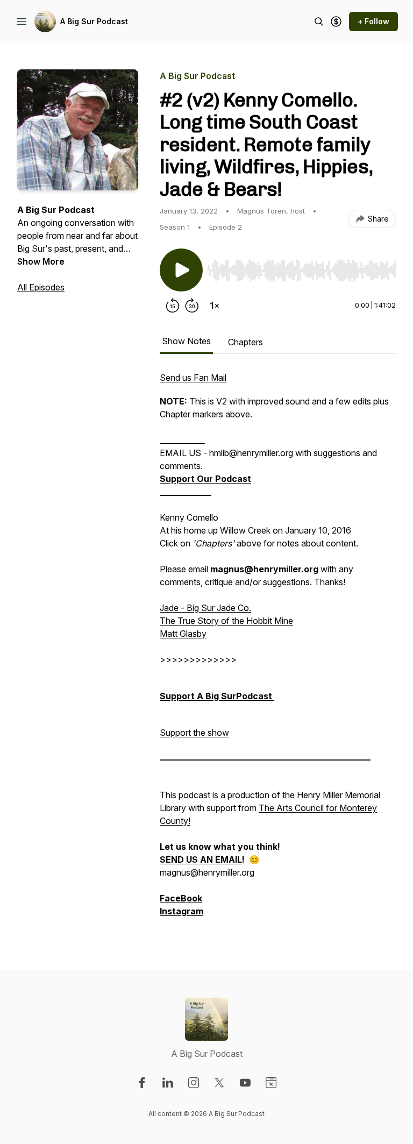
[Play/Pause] (181, 270)
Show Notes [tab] (186, 341)
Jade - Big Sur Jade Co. (205, 607)
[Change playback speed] (214, 305)
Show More (41, 261)
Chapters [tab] (245, 342)
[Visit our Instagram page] (193, 1082)
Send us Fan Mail (193, 377)
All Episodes (41, 287)
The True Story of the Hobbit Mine (226, 620)
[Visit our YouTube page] (245, 1082)
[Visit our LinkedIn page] (167, 1082)
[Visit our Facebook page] (142, 1082)
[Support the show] (336, 21)
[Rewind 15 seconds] (172, 305)
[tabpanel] (278, 649)
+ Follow (373, 21)
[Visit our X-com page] (219, 1082)
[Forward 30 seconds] (192, 305)
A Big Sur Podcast (94, 21)
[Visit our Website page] (271, 1082)
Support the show (194, 732)
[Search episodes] (319, 21)
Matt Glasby (183, 633)
